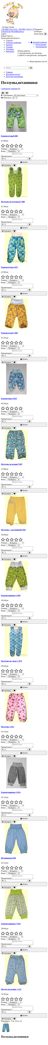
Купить (25, 162)
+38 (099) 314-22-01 (9, 29)
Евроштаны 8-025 (9, 398)
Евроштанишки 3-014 (10, 792)
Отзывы (9, 47)
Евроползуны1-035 (9, 267)
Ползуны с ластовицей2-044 (13, 530)
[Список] (3, 93)
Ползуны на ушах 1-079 (11, 661)
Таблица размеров (13, 43)
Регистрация (41, 44)
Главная (9, 40)
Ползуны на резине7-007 (11, 464)
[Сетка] (7, 93)
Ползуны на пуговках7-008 (13, 202)
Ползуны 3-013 (7, 727)
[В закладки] (14, 165)
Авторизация (41, 47)
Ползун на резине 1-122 (11, 989)
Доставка (10, 49)
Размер (4, 149)
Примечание (6, 156)
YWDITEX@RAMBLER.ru (12, 31)
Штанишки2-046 (8, 858)
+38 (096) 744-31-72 (26, 29)
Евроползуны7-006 (9, 333)
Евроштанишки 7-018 (10, 924)
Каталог (9, 45)
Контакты (10, 51)
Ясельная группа (13, 74)
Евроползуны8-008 (9, 136)
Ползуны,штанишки (14, 77)
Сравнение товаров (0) (10, 89)
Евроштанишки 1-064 (10, 595)
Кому (3, 151)
